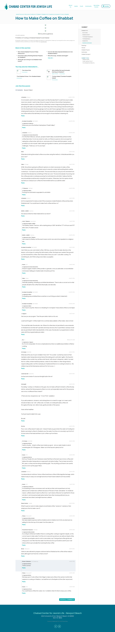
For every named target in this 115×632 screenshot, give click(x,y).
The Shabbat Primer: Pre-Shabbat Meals (29, 76)
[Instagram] (59, 626)
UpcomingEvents (96, 6)
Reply (23, 116)
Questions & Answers (54, 14)
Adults (76, 6)
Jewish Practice (20, 14)
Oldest (31, 90)
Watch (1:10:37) (55, 73)
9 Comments (24, 72)
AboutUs (70, 6)
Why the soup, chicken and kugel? (58, 55)
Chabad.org (54, 621)
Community (88, 6)
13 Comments (55, 79)
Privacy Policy (65, 621)
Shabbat (39, 14)
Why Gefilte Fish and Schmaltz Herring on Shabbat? (61, 71)
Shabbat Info (45, 14)
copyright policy (44, 41)
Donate (106, 6)
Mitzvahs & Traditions (30, 14)
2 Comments (62, 73)
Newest (26, 90)
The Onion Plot (26, 70)
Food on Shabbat (65, 14)
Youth (81, 6)
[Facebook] (55, 626)
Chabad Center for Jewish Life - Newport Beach (28, 6)
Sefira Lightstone (21, 35)
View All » (50, 58)
